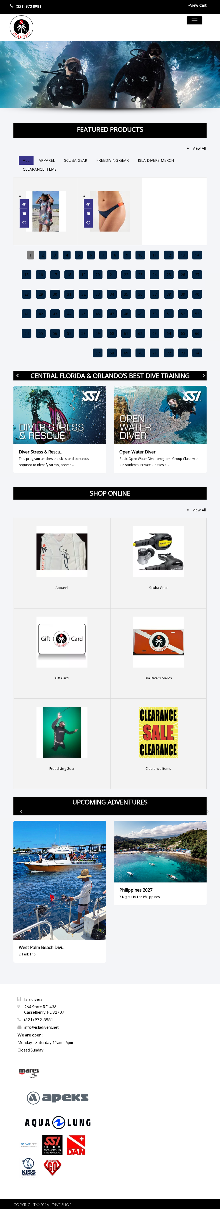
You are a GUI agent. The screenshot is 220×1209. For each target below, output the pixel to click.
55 (41, 333)
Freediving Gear (112, 160)
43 (55, 313)
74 (197, 353)
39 (183, 294)
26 (183, 274)
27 (197, 274)
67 (98, 353)
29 (41, 294)
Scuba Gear (75, 160)
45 (83, 313)
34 (112, 294)
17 (55, 274)
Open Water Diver (137, 452)
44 (69, 313)
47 (112, 313)
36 (140, 294)
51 (169, 313)
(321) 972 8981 (28, 6)
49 (140, 313)
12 (169, 255)
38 (169, 294)
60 (112, 333)
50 (154, 313)
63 (154, 333)
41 (26, 313)
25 (169, 274)
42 (41, 313)
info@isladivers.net (41, 1027)
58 (83, 333)
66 (197, 333)
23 (140, 274)
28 (26, 294)
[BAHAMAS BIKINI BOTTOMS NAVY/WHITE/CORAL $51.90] (110, 181)
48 (126, 313)
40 (197, 294)
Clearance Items (40, 169)
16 (41, 274)
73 (183, 353)
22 (126, 274)
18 (69, 274)
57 (69, 333)
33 (98, 294)
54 (26, 333)
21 (112, 274)
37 (154, 294)
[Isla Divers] (21, 27)
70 (140, 353)
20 (98, 274)
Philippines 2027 (135, 890)
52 (183, 313)
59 (98, 333)
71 (154, 353)
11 (154, 255)
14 (197, 255)
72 (169, 353)
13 (183, 255)
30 (55, 294)
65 (183, 333)
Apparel (47, 160)
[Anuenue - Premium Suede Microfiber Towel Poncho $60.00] (46, 181)
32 (83, 294)
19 (83, 274)
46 (98, 313)
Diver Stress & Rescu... (41, 452)
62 (140, 333)
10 (140, 255)
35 (126, 294)
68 (112, 353)
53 (197, 313)
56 (55, 333)
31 (69, 294)
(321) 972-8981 (38, 1019)
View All (199, 148)
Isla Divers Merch (156, 160)
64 (169, 333)
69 (126, 353)
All (26, 160)
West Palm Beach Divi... (41, 947)
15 (26, 274)
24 (154, 274)
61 (126, 333)
